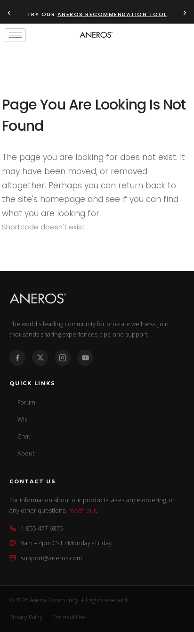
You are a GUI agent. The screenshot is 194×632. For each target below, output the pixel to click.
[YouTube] (85, 358)
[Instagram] (63, 358)
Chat (23, 436)
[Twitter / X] (40, 358)
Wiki (23, 419)
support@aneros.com (51, 558)
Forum (26, 402)
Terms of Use (69, 617)
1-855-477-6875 (42, 528)
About (25, 453)
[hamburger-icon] (15, 35)
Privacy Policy (26, 617)
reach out (82, 510)
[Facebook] (17, 358)
